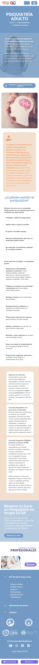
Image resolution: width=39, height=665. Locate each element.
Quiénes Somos (16, 587)
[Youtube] (10, 645)
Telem (12, 597)
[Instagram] (16, 645)
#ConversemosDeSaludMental (19, 641)
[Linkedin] (28, 645)
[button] (34, 3)
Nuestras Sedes (16, 584)
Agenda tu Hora (16, 595)
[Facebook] (22, 645)
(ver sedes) (24, 395)
